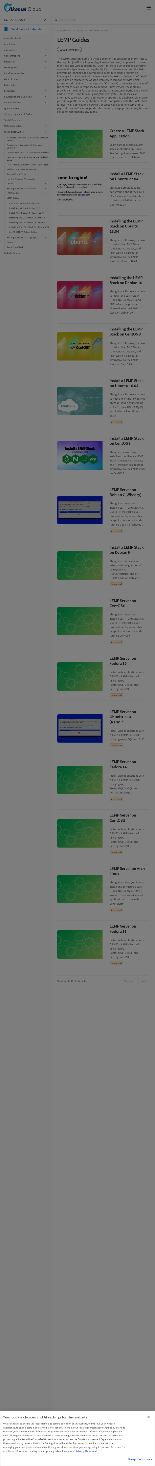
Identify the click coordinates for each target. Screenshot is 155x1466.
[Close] (148, 1417)
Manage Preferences (140, 1459)
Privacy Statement (86, 1451)
